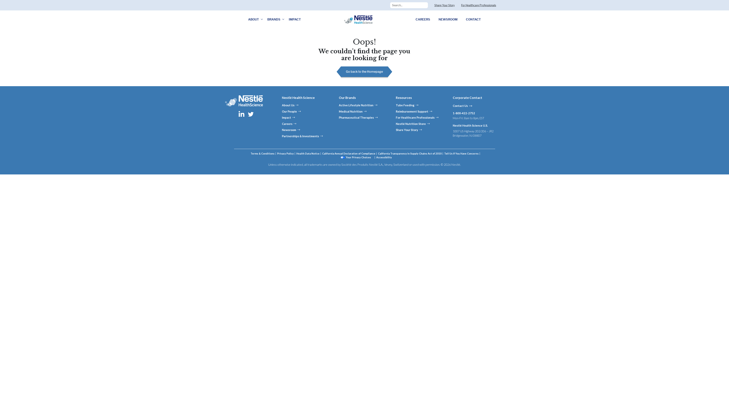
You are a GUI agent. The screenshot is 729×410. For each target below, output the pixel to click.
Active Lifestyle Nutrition (356, 105)
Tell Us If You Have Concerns (461, 153)
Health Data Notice (308, 153)
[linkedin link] (242, 114)
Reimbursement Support (412, 111)
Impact (286, 117)
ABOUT (253, 19)
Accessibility (384, 157)
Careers (287, 123)
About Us (288, 105)
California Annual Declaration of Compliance (348, 153)
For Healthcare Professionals (478, 5)
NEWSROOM (448, 19)
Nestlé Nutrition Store (411, 123)
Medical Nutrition (351, 111)
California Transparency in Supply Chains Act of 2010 (410, 153)
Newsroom (289, 130)
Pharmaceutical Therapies (356, 117)
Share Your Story (444, 5)
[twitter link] (251, 114)
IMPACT (295, 19)
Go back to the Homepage (364, 71)
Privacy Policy (285, 153)
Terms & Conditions (263, 153)
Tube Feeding (405, 105)
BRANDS (273, 19)
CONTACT (473, 19)
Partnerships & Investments (300, 136)
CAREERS (423, 19)
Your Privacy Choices (358, 157)
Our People (289, 111)
